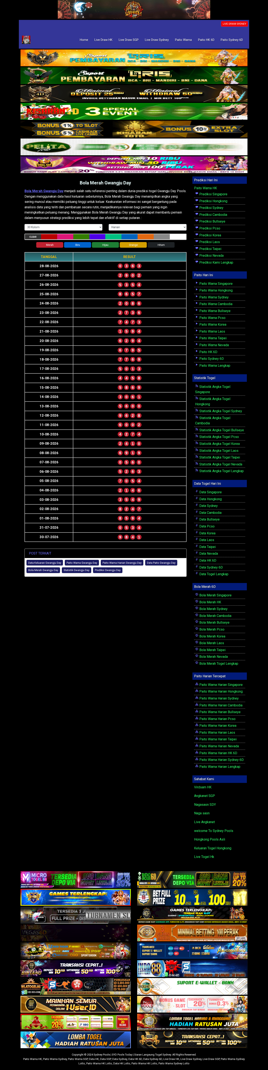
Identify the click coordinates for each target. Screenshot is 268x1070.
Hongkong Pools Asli (209, 839)
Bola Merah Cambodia (214, 616)
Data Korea (206, 533)
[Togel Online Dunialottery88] (192, 933)
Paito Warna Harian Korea (217, 726)
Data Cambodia (210, 513)
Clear (32, 237)
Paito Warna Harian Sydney (218, 698)
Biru (77, 244)
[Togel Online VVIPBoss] (134, 58)
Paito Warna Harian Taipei (217, 739)
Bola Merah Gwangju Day (105, 182)
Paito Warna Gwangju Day (82, 562)
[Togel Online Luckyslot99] (192, 898)
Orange (133, 244)
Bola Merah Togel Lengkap (218, 664)
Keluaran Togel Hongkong (212, 848)
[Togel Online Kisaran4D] (134, 112)
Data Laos (206, 540)
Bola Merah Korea (211, 636)
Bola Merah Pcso (211, 629)
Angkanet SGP (204, 796)
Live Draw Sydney (157, 40)
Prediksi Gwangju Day (108, 570)
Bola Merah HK (209, 602)
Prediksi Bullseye (211, 221)
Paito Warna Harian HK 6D (217, 753)
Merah (50, 244)
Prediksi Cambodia (212, 215)
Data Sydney (208, 506)
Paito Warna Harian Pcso (217, 719)
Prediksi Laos (209, 242)
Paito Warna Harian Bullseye (219, 712)
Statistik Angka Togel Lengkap (221, 471)
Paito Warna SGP (78, 1059)
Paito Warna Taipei (212, 338)
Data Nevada (208, 554)
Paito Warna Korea (212, 324)
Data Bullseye (209, 519)
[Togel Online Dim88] (134, 76)
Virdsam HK (202, 787)
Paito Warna (183, 40)
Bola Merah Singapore (215, 595)
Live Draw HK (103, 40)
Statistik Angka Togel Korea (219, 444)
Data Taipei (207, 547)
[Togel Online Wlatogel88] (76, 987)
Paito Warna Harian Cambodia (220, 705)
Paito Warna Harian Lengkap (219, 767)
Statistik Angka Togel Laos (218, 451)
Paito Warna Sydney (213, 297)
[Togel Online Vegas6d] (76, 933)
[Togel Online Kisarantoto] (134, 129)
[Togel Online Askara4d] (76, 951)
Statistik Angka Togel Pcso (218, 437)
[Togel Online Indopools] (192, 1005)
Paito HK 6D (206, 40)
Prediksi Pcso (209, 228)
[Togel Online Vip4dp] (192, 915)
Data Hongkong (210, 499)
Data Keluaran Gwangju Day (44, 562)
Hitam (161, 244)
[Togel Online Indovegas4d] (192, 1040)
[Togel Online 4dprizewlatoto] (76, 1005)
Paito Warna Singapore (215, 284)
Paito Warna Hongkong (215, 290)
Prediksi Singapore (212, 194)
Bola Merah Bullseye (213, 622)
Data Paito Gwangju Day (161, 562)
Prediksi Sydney (210, 208)
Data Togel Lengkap (213, 574)
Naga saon (202, 813)
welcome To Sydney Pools (213, 831)
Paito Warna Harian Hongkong (220, 691)
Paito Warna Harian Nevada (218, 746)
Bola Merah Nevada (213, 657)
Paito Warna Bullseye (214, 311)
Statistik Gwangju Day (76, 570)
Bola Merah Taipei (211, 650)
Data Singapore (210, 492)
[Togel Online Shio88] (192, 1022)
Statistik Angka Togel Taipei (219, 457)
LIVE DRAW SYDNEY (234, 23)
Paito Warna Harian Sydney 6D (221, 760)
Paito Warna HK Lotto (99, 1063)
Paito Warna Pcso (211, 318)
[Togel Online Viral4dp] (134, 165)
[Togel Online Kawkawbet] (76, 915)
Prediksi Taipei (209, 249)
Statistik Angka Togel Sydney (220, 411)
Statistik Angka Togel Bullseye (221, 430)
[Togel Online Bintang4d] (76, 969)
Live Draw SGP (129, 40)
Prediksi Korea (209, 235)
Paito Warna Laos (211, 331)
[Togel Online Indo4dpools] (76, 1040)
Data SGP (105, 1059)
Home (84, 40)
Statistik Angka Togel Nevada (220, 464)
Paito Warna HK (205, 188)
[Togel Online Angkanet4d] (192, 987)
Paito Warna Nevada (213, 345)
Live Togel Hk (204, 857)
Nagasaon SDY (205, 805)
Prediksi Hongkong (212, 201)
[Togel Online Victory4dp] (76, 898)
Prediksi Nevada (211, 256)
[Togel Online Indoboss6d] (192, 880)
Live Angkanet (204, 822)
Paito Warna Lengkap (214, 366)
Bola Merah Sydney (213, 609)
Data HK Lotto (121, 1063)
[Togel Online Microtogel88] (76, 880)
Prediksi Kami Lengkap (215, 262)
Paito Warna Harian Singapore (220, 685)
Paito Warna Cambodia (215, 304)
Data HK (94, 1059)
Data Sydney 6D (210, 567)
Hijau (105, 244)
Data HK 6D (207, 560)
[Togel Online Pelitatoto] (134, 147)
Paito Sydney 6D (232, 40)
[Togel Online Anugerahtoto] (192, 951)
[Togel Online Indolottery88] (192, 969)
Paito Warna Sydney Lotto (173, 1063)
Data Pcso (206, 526)
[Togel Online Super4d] (134, 94)
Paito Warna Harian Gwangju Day (122, 562)
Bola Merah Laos (211, 643)
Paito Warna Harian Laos (216, 732)
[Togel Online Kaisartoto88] (76, 1022)
